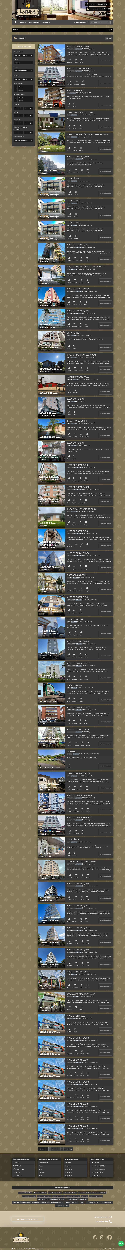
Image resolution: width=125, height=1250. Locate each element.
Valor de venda (18, 83)
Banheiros (16, 119)
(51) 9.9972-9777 (103, 4)
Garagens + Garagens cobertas (20, 128)
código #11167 (58, 1196)
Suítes (15, 112)
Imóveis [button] (21, 22)
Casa (41, 1166)
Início (16, 30)
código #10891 (25, 1193)
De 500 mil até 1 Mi (97, 1172)
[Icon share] (101, 13)
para (106, 1202)
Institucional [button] (33, 22)
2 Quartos (68, 1166)
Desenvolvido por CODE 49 (106, 1249)
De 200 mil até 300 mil (98, 1166)
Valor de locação (18, 94)
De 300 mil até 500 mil (98, 1169)
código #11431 (55, 1192)
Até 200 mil (95, 1163)
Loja (40, 1169)
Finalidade (16, 76)
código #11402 (40, 1192)
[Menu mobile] (15, 22)
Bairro (15, 67)
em (51, 1199)
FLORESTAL (17, 1166)
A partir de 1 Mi (96, 1175)
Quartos (16, 105)
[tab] (23, 46)
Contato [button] (45, 22)
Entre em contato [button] (28, 1219)
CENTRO (16, 1163)
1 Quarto (68, 1163)
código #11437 (44, 1196)
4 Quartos (68, 1172)
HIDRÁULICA (17, 1175)
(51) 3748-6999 (103, 9)
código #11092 (99, 1192)
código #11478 (62, 1205)
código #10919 (71, 1202)
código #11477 (95, 1196)
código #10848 (92, 1202)
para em (37, 1202)
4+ (31, 108)
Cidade (15, 59)
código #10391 (29, 1196)
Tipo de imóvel (18, 52)
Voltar (110, 30)
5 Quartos (68, 1175)
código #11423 (84, 1192)
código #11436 (73, 1196)
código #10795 (69, 1192)
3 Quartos (68, 1169)
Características (18, 136)
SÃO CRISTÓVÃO (18, 1169)
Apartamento (43, 1163)
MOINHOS (16, 1172)
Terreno (41, 1172)
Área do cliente (81, 22)
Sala (40, 1175)
